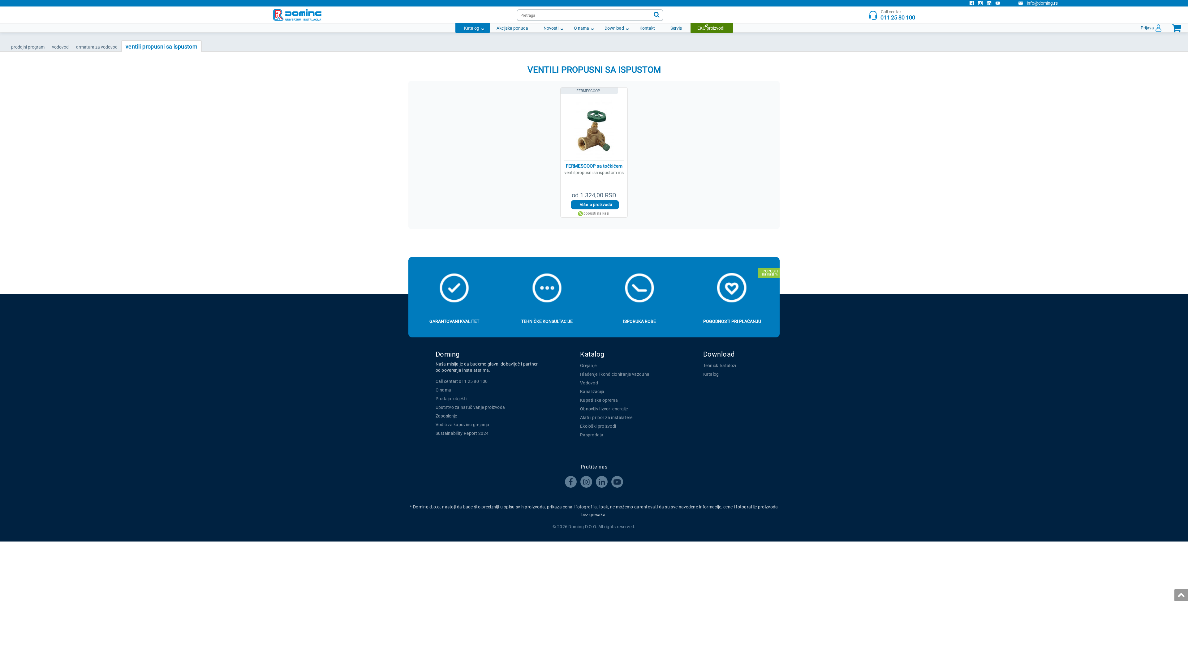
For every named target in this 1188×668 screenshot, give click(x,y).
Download (614, 28)
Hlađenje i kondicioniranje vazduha (614, 374)
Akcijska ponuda (512, 28)
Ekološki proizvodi (598, 426)
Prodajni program (28, 47)
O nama (581, 28)
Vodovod (589, 382)
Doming (448, 354)
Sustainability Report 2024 (462, 433)
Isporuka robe (639, 321)
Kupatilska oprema (599, 400)
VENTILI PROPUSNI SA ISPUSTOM (161, 46)
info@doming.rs (1042, 3)
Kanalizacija (592, 391)
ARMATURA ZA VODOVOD (97, 47)
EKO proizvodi (710, 28)
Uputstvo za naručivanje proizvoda (470, 407)
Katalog (471, 28)
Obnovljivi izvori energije (604, 408)
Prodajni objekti (451, 398)
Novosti (551, 28)
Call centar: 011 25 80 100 (462, 381)
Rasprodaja (591, 434)
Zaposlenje (446, 415)
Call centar (897, 15)
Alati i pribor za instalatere (606, 417)
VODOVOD (60, 47)
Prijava (1147, 27)
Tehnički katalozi (719, 365)
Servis (676, 28)
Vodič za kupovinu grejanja (462, 424)
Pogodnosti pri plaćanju (732, 321)
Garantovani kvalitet (454, 321)
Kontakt (647, 28)
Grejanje (588, 365)
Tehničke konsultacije (547, 321)
